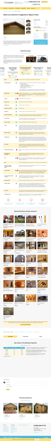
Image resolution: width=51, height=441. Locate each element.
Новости (12, 430)
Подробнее (6, 418)
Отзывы (12, 432)
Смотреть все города (7, 356)
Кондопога (6, 353)
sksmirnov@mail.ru (42, 354)
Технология (25, 336)
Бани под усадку (5, 431)
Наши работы (13, 427)
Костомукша (6, 354)
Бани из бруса (5, 427)
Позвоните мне (19, 437)
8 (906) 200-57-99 (34, 2)
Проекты (5, 8)
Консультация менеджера (40, 43)
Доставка (10, 336)
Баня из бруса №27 (7, 416)
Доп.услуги (11, 8)
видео (33, 129)
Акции (28, 8)
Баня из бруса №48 (22, 416)
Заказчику (23, 8)
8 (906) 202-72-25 (36, 4)
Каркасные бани (5, 429)
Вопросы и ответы (14, 431)
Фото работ (17, 8)
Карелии (37, 427)
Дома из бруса (5, 426)
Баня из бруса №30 (37, 416)
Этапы (40, 336)
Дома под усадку (6, 430)
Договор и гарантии (14, 429)
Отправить (7, 389)
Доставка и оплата (14, 428)
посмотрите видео (30, 93)
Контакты (33, 8)
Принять (37, 439)
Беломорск (6, 349)
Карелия (6, 350)
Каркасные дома (6, 428)
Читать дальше (5, 45)
